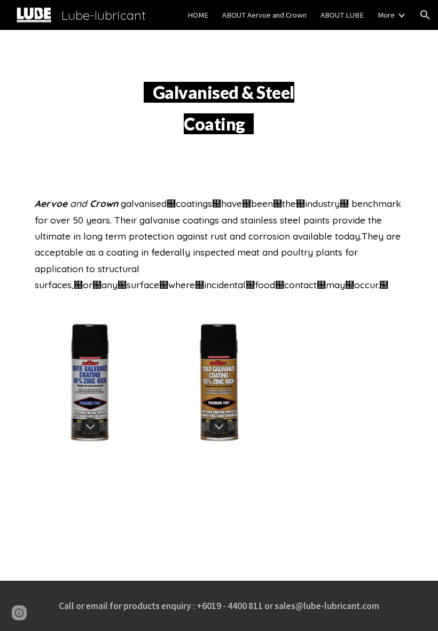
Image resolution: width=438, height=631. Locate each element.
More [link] (386, 15)
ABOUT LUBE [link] (342, 15)
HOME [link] (197, 15)
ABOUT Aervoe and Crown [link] (264, 15)
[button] (425, 15)
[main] (219, 104)
